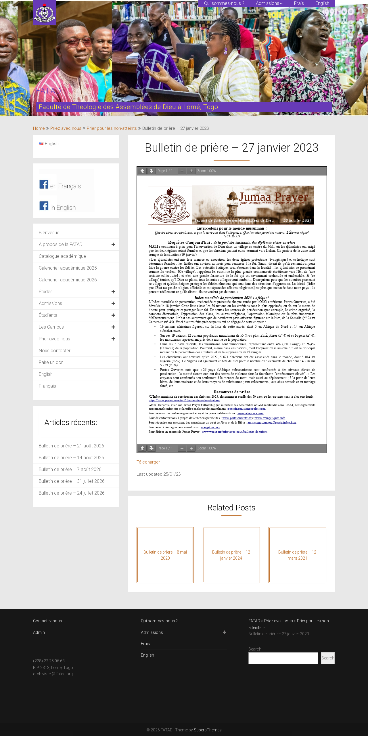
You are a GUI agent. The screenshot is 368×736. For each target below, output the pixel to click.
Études (46, 291)
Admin (39, 632)
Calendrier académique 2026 (68, 280)
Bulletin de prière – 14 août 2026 (71, 457)
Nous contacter (54, 350)
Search (254, 649)
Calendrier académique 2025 (68, 268)
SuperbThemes (208, 730)
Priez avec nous (65, 128)
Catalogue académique (62, 256)
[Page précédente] (142, 171)
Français (47, 386)
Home (39, 128)
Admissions (267, 3)
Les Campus (51, 327)
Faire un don (51, 362)
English (322, 3)
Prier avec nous (54, 339)
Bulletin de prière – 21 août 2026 (71, 446)
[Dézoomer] (182, 171)
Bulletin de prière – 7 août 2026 (70, 469)
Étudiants (48, 315)
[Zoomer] (191, 171)
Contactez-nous (47, 621)
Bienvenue (49, 232)
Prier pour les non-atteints (112, 128)
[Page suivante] (151, 171)
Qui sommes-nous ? (224, 3)
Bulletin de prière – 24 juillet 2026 (72, 493)
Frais (299, 3)
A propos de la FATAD (61, 244)
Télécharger (148, 462)
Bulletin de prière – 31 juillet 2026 (72, 481)
